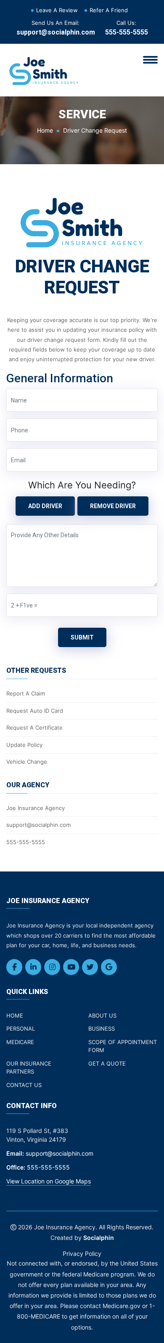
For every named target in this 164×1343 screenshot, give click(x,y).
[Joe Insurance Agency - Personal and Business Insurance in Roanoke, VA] (44, 69)
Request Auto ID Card (34, 710)
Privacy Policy (82, 1253)
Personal (20, 1028)
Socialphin (98, 1237)
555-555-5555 (126, 32)
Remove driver (113, 506)
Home (45, 130)
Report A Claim (25, 693)
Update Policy (24, 744)
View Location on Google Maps (48, 1181)
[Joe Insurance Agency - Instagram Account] (52, 967)
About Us (102, 1015)
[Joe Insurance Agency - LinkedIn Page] (33, 967)
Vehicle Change (26, 761)
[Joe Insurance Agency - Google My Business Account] (109, 967)
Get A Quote (107, 1063)
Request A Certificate (34, 727)
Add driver (45, 506)
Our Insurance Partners (28, 1067)
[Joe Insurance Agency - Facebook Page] (14, 967)
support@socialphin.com (55, 32)
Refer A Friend (109, 10)
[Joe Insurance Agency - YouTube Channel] (71, 967)
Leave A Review (57, 10)
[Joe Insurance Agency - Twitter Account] (90, 967)
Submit (82, 637)
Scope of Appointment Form (122, 1046)
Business (101, 1028)
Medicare (20, 1042)
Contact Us (24, 1085)
